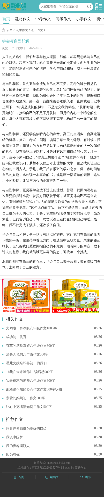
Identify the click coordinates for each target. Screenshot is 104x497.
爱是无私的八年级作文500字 (27, 354)
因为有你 (13, 454)
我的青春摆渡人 (18, 446)
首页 (6, 19)
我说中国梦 (14, 437)
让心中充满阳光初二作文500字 (29, 407)
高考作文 (63, 19)
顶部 (88, 477)
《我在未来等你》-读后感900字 (29, 372)
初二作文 (37, 30)
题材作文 (22, 19)
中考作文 (43, 19)
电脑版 (54, 477)
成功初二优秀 (16, 337)
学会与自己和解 (15, 41)
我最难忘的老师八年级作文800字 (30, 380)
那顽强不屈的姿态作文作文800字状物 (34, 389)
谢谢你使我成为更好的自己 (26, 428)
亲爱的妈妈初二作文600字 (25, 398)
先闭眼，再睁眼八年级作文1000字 (31, 328)
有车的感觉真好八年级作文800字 (30, 346)
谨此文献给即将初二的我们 (26, 363)
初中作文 (22, 30)
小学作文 (83, 19)
